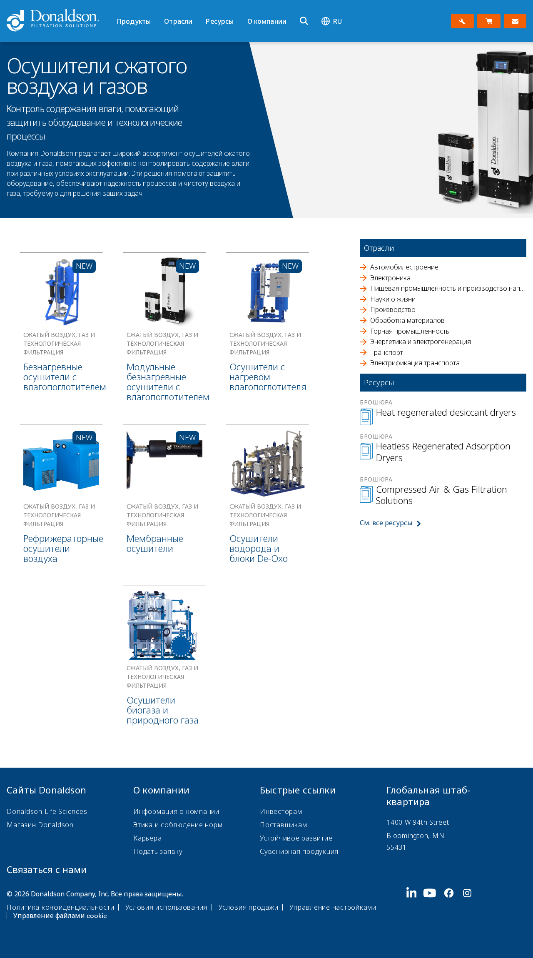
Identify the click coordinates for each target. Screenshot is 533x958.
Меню (119, 7)
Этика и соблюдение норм (177, 824)
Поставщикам (283, 824)
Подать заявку (158, 851)
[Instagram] (470, 904)
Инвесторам (281, 811)
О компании (267, 21)
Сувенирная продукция (299, 851)
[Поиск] (304, 21)
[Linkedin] (414, 904)
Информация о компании (176, 811)
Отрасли (178, 21)
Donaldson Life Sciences (47, 811)
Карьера (147, 838)
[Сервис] (462, 21)
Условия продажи (248, 907)
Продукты (134, 21)
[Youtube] (433, 904)
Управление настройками (332, 907)
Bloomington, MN (415, 835)
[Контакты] (515, 21)
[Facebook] (452, 904)
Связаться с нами (47, 869)
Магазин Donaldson (40, 824)
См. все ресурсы (386, 523)
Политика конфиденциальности (60, 907)
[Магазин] (488, 21)
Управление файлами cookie (60, 915)
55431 (396, 847)
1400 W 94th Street (417, 822)
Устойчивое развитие (296, 838)
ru (337, 21)
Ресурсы (220, 21)
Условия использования (166, 907)
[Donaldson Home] (58, 20)
